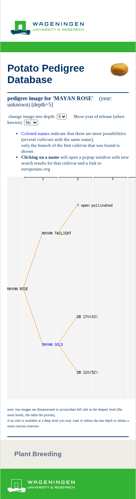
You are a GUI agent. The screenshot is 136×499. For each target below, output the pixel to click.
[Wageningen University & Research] (47, 33)
